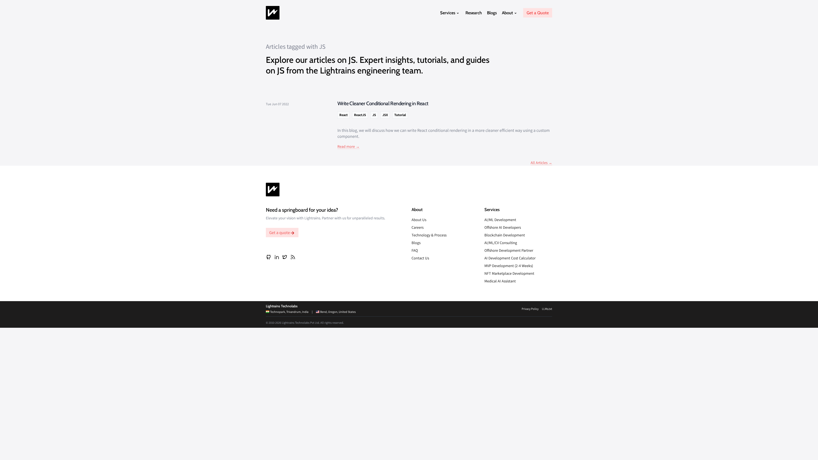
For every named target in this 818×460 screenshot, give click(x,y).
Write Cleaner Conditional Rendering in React (382, 103)
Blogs (492, 12)
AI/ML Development (500, 219)
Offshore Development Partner (508, 250)
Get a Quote (538, 12)
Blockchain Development (504, 235)
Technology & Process (429, 235)
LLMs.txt (547, 309)
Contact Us (420, 258)
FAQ (415, 250)
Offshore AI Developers (502, 227)
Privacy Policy (530, 309)
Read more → (348, 146)
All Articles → (541, 162)
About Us (419, 219)
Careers (417, 227)
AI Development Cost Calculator (510, 258)
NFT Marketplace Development (509, 273)
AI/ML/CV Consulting (500, 242)
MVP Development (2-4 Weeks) (508, 265)
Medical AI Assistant (500, 281)
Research (473, 12)
